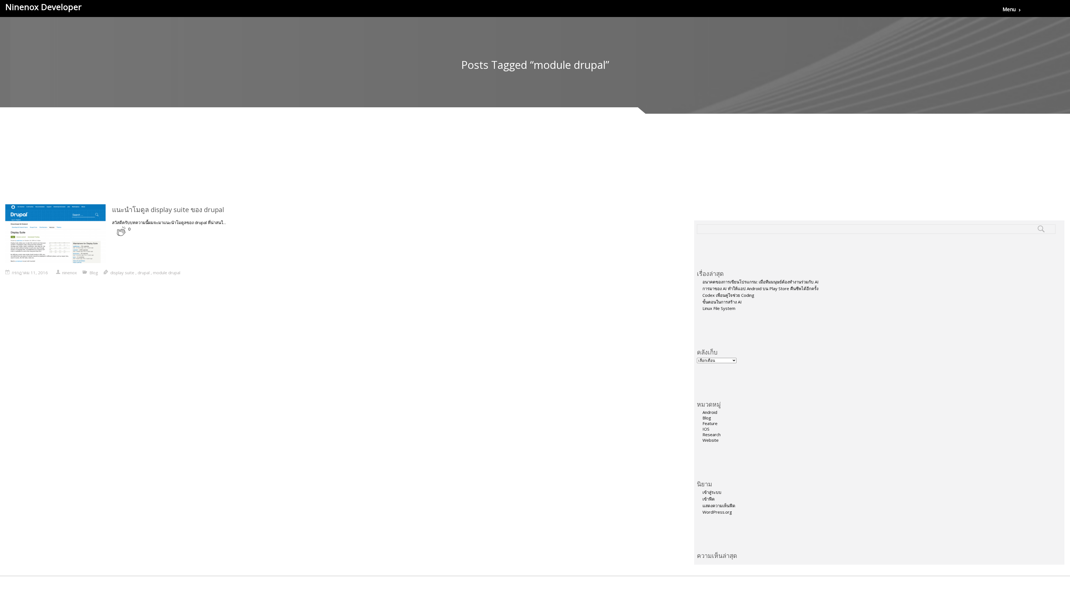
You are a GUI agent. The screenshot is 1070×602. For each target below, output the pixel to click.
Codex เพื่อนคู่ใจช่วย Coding (728, 295)
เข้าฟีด (708, 499)
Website (710, 440)
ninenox (69, 272)
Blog (706, 418)
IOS (705, 429)
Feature (710, 423)
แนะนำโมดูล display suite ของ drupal (168, 209)
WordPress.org (717, 512)
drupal (144, 272)
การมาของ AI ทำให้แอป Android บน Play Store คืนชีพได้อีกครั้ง (760, 288)
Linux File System (718, 308)
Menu (1009, 9)
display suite (122, 272)
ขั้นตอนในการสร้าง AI (722, 302)
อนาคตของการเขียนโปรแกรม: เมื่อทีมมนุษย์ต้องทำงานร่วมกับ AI (760, 282)
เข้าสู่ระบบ (711, 492)
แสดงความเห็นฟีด (718, 505)
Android (709, 412)
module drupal (166, 272)
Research (711, 434)
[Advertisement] (535, 162)
